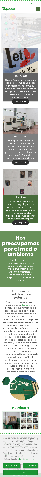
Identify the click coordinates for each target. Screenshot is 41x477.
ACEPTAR (20, 472)
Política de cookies (27, 459)
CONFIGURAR (11, 465)
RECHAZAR (30, 465)
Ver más (19, 101)
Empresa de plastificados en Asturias (20, 294)
